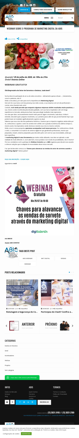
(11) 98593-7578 (13, 5)
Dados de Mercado (11, 392)
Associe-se (32, 396)
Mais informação (61, 430)
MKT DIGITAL (45, 258)
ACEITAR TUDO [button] (26, 433)
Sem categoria (9, 370)
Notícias (7, 360)
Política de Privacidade (60, 394)
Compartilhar (23, 39)
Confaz (31, 398)
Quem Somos (33, 392)
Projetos (7, 365)
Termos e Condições (59, 392)
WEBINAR (27, 264)
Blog (6, 396)
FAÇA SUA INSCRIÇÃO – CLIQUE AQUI (17, 159)
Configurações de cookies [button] (11, 434)
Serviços (7, 394)
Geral (6, 351)
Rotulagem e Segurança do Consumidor (22, 312)
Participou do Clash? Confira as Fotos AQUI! (57, 312)
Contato (55, 396)
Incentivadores (9, 355)
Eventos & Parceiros (11, 346)
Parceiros (32, 394)
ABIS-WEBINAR (27, 258)
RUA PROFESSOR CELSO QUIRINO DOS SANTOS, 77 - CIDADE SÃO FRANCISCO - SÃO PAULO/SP (49, 415)
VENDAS (63, 258)
